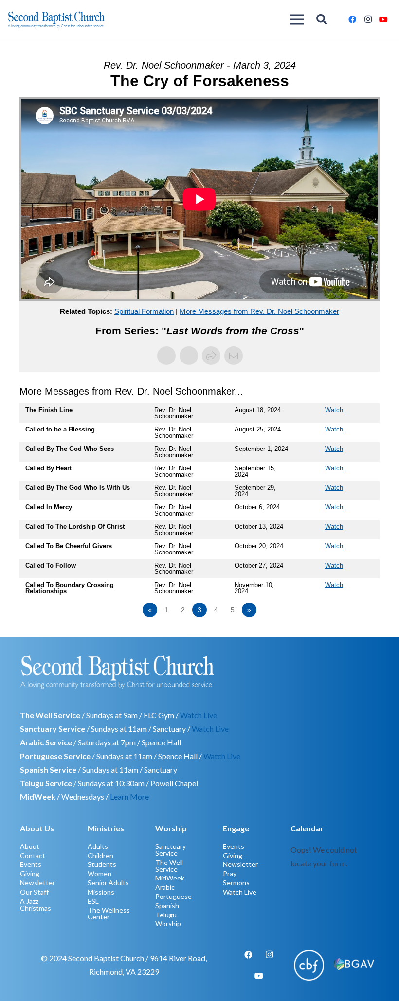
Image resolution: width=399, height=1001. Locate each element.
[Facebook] (352, 19)
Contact (32, 855)
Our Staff (34, 892)
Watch (334, 410)
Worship (168, 923)
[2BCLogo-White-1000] (199, 671)
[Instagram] (368, 19)
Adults (98, 846)
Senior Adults (108, 883)
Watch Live (198, 715)
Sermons (236, 883)
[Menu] (297, 19)
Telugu (166, 915)
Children (100, 855)
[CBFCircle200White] (309, 965)
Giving (29, 873)
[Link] (334, 875)
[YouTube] (383, 19)
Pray (229, 873)
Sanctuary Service (170, 849)
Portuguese (173, 896)
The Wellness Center (109, 913)
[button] (321, 20)
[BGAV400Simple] (354, 965)
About (29, 846)
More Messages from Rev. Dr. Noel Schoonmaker (259, 311)
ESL (93, 901)
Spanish (167, 905)
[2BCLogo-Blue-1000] (56, 19)
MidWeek (169, 878)
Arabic (165, 887)
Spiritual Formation (144, 311)
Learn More (129, 796)
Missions (101, 892)
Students (102, 864)
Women (99, 873)
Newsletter (37, 883)
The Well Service (169, 865)
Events (30, 864)
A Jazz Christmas (35, 904)
